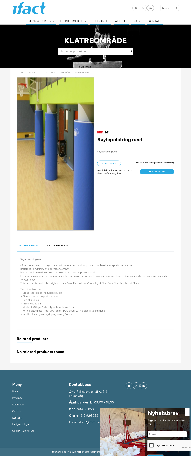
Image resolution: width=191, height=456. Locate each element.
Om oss (16, 411)
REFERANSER (101, 21)
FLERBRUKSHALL (71, 21)
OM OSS (138, 21)
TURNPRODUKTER (39, 21)
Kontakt (16, 417)
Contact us (158, 171)
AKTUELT (121, 21)
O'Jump (52, 72)
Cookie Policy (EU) (23, 430)
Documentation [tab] (57, 245)
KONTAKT (155, 21)
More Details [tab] (28, 245)
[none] (170, 8)
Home (21, 72)
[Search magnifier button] (131, 51)
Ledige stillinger (21, 424)
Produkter (17, 397)
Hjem (15, 391)
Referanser (18, 404)
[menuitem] (170, 8)
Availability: (103, 170)
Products (32, 72)
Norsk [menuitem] (165, 8)
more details (109, 163)
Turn (42, 72)
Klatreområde (65, 72)
